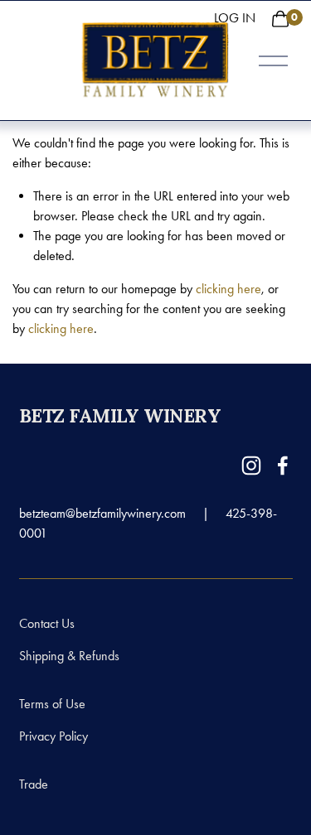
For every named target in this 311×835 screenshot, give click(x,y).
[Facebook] (283, 465)
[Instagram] (251, 465)
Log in (234, 18)
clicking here (228, 289)
